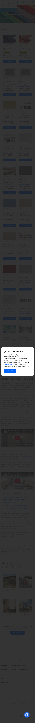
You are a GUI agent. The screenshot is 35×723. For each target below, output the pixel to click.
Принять (10, 371)
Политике (8, 364)
